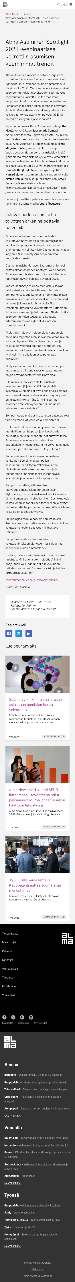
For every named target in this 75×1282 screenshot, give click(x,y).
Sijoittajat (7, 960)
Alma (5, 4)
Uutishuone (9, 986)
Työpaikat (8, 977)
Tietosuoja (23, 1022)
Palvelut (7, 951)
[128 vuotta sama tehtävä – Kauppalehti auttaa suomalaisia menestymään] (37, 878)
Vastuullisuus (10, 969)
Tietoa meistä (10, 933)
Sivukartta (7, 1022)
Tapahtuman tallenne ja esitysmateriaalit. (31, 580)
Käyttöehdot (40, 1022)
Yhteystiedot (9, 995)
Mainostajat (9, 942)
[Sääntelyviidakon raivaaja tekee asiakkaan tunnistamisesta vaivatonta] (37, 698)
